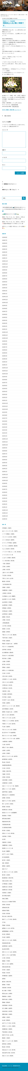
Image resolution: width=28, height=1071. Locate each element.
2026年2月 (4, 255)
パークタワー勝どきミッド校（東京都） (12, 551)
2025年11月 (5, 264)
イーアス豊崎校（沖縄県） (8, 534)
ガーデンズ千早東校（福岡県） (9, 542)
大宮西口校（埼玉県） (7, 688)
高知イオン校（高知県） (8, 1055)
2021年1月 (4, 436)
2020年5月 (4, 459)
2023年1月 (4, 364)
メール (4, 157)
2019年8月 (4, 486)
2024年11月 (5, 299)
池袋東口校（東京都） (7, 886)
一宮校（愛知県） (6, 563)
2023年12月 (5, 332)
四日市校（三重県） (7, 658)
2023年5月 (4, 353)
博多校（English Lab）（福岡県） (10, 643)
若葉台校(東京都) (6, 966)
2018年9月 (4, 519)
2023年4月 (4, 356)
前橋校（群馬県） (6, 631)
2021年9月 (4, 412)
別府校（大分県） (6, 628)
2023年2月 (4, 361)
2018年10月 (5, 516)
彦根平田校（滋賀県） (7, 792)
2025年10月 (5, 267)
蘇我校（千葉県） (6, 984)
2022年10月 (5, 373)
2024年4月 (4, 320)
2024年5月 (4, 317)
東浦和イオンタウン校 (7, 848)
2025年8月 (4, 272)
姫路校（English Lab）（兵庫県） (10, 711)
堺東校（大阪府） (6, 667)
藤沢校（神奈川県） (7, 981)
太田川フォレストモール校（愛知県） (11, 706)
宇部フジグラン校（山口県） (9, 717)
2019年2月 (4, 504)
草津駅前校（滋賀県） (7, 975)
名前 (4, 150)
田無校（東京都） (6, 925)
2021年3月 (4, 430)
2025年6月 (4, 278)
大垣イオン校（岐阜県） (8, 682)
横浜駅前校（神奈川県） (8, 877)
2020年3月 (4, 465)
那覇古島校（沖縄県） (7, 1014)
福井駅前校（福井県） (7, 946)
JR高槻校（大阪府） (7, 528)
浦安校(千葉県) (5, 910)
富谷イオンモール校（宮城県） (9, 735)
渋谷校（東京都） (6, 913)
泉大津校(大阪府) (6, 895)
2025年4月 (4, 284)
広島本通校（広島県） (7, 780)
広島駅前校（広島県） (7, 783)
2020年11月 (5, 442)
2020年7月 (4, 453)
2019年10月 (5, 480)
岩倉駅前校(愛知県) (6, 765)
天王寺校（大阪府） (7, 697)
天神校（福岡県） (6, 703)
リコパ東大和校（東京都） (8, 560)
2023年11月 (5, 335)
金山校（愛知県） (6, 1020)
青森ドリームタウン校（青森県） (10, 1041)
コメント (5, 129)
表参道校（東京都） (7, 987)
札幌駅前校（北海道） (7, 845)
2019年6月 (4, 492)
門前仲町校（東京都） (7, 1032)
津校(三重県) (5, 898)
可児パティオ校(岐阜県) (8, 646)
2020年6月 (4, 456)
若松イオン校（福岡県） (8, 963)
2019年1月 (4, 507)
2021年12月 (5, 403)
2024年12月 (5, 296)
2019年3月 (4, 501)
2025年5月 (4, 281)
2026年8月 (4, 237)
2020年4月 (4, 462)
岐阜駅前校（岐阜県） (7, 759)
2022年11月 (5, 370)
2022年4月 (4, 391)
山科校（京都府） (6, 753)
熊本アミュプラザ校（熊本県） (9, 919)
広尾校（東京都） (6, 777)
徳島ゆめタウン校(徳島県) (8, 794)
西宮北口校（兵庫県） (7, 993)
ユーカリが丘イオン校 (7, 554)
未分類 (3, 839)
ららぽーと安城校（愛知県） (9, 557)
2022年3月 (4, 394)
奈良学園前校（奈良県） (8, 708)
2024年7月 (4, 311)
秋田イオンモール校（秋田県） (9, 952)
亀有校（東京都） (6, 581)
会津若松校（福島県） (7, 614)
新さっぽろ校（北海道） (8, 803)
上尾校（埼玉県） (6, 569)
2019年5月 (4, 495)
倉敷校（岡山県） (6, 617)
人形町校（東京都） (7, 593)
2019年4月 (4, 498)
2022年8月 (4, 379)
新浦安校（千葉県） (7, 815)
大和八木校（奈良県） (7, 676)
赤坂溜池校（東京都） (7, 1005)
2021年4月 (4, 427)
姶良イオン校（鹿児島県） (8, 714)
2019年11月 (5, 477)
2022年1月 (4, 400)
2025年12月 (5, 261)
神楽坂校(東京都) (6, 943)
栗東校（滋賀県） (6, 866)
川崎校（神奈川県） (7, 115)
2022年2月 (4, 397)
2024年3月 (4, 323)
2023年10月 (5, 338)
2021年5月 (4, 424)
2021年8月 (4, 415)
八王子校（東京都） (7, 625)
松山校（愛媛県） (6, 851)
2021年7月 (4, 418)
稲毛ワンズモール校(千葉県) (9, 955)
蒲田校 (3, 978)
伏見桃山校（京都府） (7, 611)
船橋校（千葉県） (6, 961)
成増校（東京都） (6, 797)
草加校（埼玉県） (6, 972)
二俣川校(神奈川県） (7, 584)
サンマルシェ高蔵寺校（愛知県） (10, 545)
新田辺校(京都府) (6, 818)
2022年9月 (4, 376)
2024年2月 (4, 326)
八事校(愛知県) (5, 622)
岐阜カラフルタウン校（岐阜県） (10, 756)
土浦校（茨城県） (6, 661)
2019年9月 (4, 483)
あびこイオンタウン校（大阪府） (10, 531)
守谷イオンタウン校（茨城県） (9, 729)
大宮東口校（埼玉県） (7, 685)
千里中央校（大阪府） (7, 637)
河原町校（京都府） (7, 892)
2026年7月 (4, 240)
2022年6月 (4, 385)
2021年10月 (5, 409)
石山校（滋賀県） (6, 937)
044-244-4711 (15, 106)
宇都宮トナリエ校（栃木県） (9, 723)
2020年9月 (4, 447)
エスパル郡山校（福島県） (8, 539)
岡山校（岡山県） (6, 762)
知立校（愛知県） (6, 934)
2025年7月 (4, 275)
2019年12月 (5, 474)
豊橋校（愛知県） (6, 1002)
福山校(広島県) (5, 949)
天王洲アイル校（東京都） (8, 700)
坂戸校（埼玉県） (6, 664)
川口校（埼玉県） (6, 768)
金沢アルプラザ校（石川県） (9, 1023)
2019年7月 (4, 489)
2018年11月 (5, 513)
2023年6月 (4, 350)
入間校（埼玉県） (6, 620)
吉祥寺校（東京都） (7, 649)
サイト (3, 164)
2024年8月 (4, 308)
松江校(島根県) (5, 857)
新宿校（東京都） (6, 806)
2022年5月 (4, 388)
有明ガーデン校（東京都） (8, 833)
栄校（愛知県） (6, 863)
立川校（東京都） (6, 958)
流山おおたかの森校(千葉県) (9, 901)
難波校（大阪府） (6, 1038)
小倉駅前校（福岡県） (7, 741)
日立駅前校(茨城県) (6, 827)
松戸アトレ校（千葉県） (8, 854)
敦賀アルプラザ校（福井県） (9, 800)
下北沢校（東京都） (7, 575)
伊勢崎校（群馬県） (7, 608)
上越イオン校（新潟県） (8, 572)
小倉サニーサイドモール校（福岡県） (11, 738)
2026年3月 (4, 252)
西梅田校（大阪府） (7, 996)
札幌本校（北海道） (7, 842)
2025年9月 (4, 270)
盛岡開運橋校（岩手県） (8, 931)
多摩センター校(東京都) (8, 670)
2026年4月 (4, 249)
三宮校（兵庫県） (6, 566)
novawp (15, 18)
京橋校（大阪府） (6, 587)
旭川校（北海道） (6, 830)
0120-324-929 (14, 104)
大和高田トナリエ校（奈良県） (9, 679)
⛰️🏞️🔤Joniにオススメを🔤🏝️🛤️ (10, 214)
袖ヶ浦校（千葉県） (7, 990)
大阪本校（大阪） (6, 691)
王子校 (3, 922)
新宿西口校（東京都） (7, 809)
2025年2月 (4, 290)
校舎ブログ (5, 869)
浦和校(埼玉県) (5, 907)
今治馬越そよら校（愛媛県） (9, 596)
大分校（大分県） (6, 673)
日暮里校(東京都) (6, 824)
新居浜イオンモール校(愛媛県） (10, 812)
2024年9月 (4, 305)
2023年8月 (4, 344)
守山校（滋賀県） (6, 726)
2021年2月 (4, 433)
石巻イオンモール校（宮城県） (9, 940)
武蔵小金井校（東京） (7, 880)
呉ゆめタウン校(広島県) (8, 655)
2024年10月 (5, 302)
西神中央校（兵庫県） (7, 999)
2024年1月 (4, 329)
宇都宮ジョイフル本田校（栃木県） (10, 720)
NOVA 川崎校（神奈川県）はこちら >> (11, 109)
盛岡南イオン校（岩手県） (8, 928)
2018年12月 (5, 510)
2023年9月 (4, 341)
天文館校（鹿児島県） (7, 694)
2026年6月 (4, 243)
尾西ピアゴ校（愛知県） (8, 747)
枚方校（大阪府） (6, 860)
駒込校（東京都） (6, 1047)
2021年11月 (5, 406)
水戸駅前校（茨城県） (7, 883)
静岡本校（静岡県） (7, 1044)
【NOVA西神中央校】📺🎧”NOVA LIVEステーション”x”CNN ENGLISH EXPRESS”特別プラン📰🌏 (14, 209)
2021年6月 (4, 421)
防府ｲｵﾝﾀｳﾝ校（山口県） (8, 1035)
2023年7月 (4, 347)
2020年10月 (5, 444)
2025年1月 (4, 293)
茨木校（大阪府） (6, 969)
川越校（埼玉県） (6, 774)
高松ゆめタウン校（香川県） (9, 1049)
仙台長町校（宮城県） (7, 602)
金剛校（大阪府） (6, 1017)
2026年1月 (4, 258)
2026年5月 (4, 246)
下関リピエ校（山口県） (8, 578)
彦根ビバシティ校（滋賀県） (9, 789)
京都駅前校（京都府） (7, 590)
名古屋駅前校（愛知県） (8, 652)
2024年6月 (4, 314)
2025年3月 (4, 287)
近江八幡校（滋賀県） (7, 1008)
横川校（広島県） (6, 875)
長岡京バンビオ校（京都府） (9, 1026)
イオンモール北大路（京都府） (9, 536)
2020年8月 (4, 450)
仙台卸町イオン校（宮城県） (9, 599)
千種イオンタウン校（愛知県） (9, 634)
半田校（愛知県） (6, 640)
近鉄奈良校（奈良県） (7, 1011)
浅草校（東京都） (6, 904)
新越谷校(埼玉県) (6, 821)
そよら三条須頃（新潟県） (8, 548)
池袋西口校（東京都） (7, 889)
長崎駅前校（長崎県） (7, 1029)
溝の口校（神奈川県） (7, 916)
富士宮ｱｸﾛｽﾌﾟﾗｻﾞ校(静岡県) (9, 732)
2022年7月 (4, 382)
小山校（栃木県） (6, 744)
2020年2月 (4, 468)
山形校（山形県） (6, 750)
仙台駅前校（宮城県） (7, 605)
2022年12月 (5, 367)
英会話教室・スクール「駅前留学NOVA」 (11, 1065)
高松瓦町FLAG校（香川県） (9, 1052)
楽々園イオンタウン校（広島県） (10, 872)
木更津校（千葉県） (7, 836)
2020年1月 (4, 471)
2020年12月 (5, 439)
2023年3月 (4, 358)
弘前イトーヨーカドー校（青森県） (10, 786)
